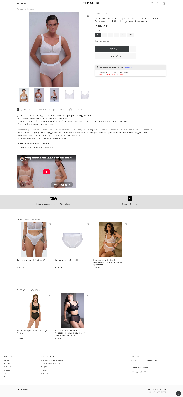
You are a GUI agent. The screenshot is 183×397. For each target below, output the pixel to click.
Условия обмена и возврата (51, 363)
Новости (7, 370)
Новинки (7, 367)
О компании (8, 377)
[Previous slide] (20, 49)
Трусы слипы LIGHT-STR (66, 260)
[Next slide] (88, 49)
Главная (20, 9)
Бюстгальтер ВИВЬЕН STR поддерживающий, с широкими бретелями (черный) (71, 332)
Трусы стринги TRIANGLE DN (31, 260)
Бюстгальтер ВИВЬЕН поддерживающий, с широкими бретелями (109, 262)
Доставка (44, 377)
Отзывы (44, 370)
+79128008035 (153, 360)
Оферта (44, 367)
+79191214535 (137, 360)
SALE (6, 373)
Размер (98, 31)
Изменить (128, 67)
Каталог (30, 9)
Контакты (44, 373)
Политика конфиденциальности (52, 360)
